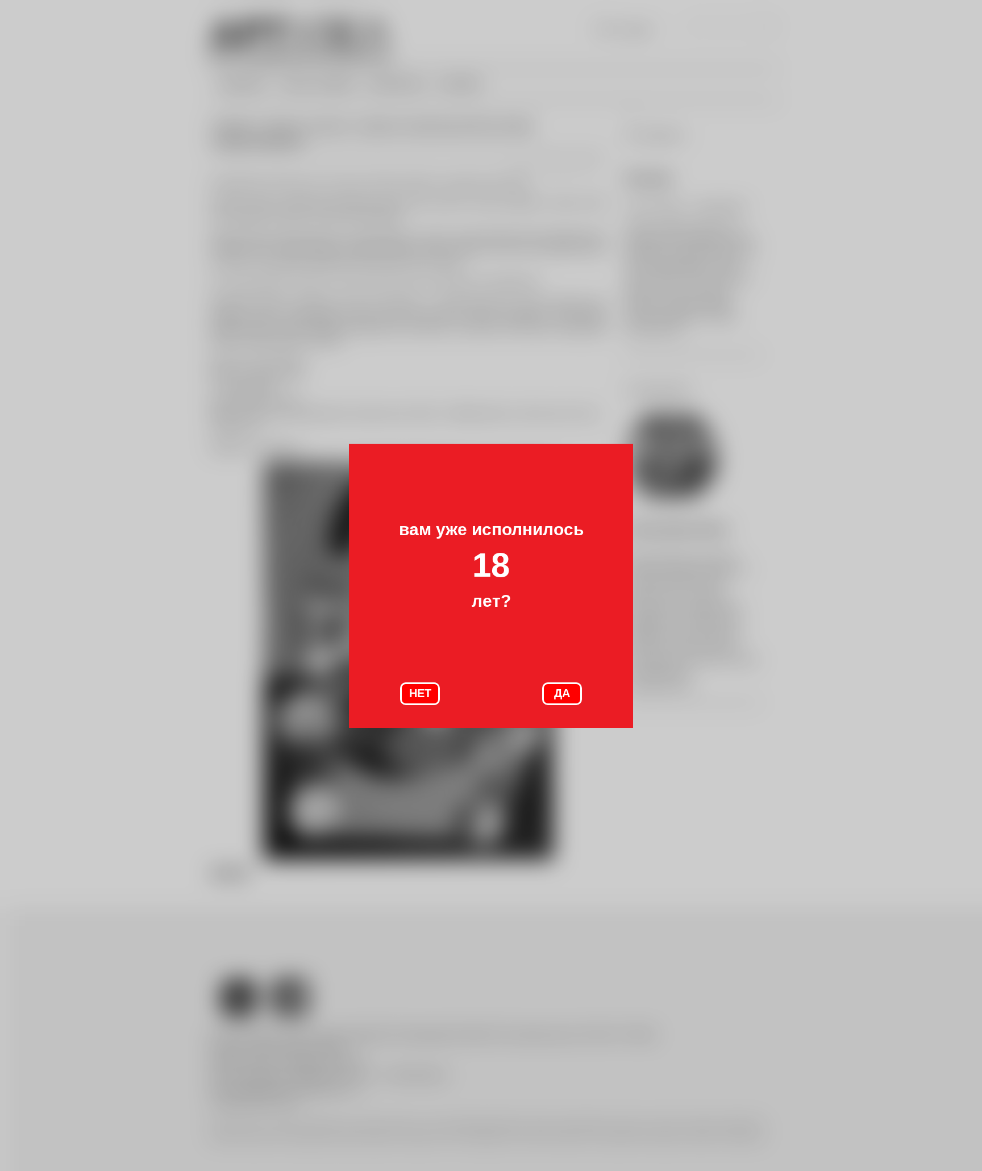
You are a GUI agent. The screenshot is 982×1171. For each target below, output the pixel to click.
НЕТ (420, 693)
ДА (562, 693)
